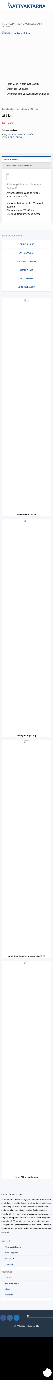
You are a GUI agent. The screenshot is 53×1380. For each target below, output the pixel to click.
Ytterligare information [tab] (18, 165)
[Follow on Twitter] (17, 1318)
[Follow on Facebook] (3, 1318)
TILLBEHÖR (7, 27)
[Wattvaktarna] (27, 5)
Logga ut (9, 1264)
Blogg (7, 1289)
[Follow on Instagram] (10, 1318)
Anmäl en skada (12, 1283)
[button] (4, 4)
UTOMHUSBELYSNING (33, 24)
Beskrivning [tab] (11, 159)
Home (4, 24)
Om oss (8, 1277)
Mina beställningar (13, 1247)
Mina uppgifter (11, 1253)
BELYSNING (15, 24)
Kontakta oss (11, 1295)
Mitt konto (9, 1258)
